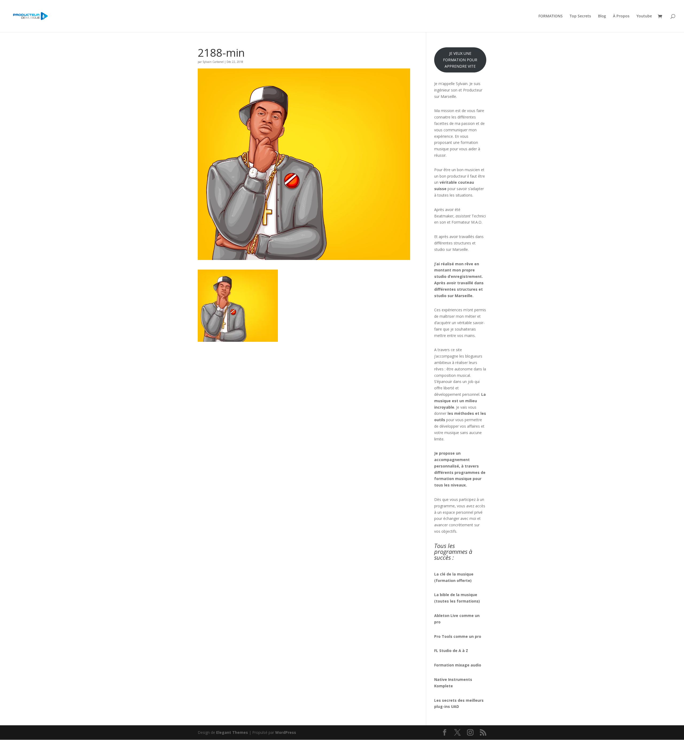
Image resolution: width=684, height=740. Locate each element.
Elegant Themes (232, 732)
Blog (602, 16)
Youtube (644, 16)
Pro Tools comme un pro (458, 636)
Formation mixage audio (457, 665)
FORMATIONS (550, 16)
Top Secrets (580, 16)
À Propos (621, 16)
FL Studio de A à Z (451, 650)
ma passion (465, 123)
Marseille (460, 249)
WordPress (285, 732)
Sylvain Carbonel (213, 62)
